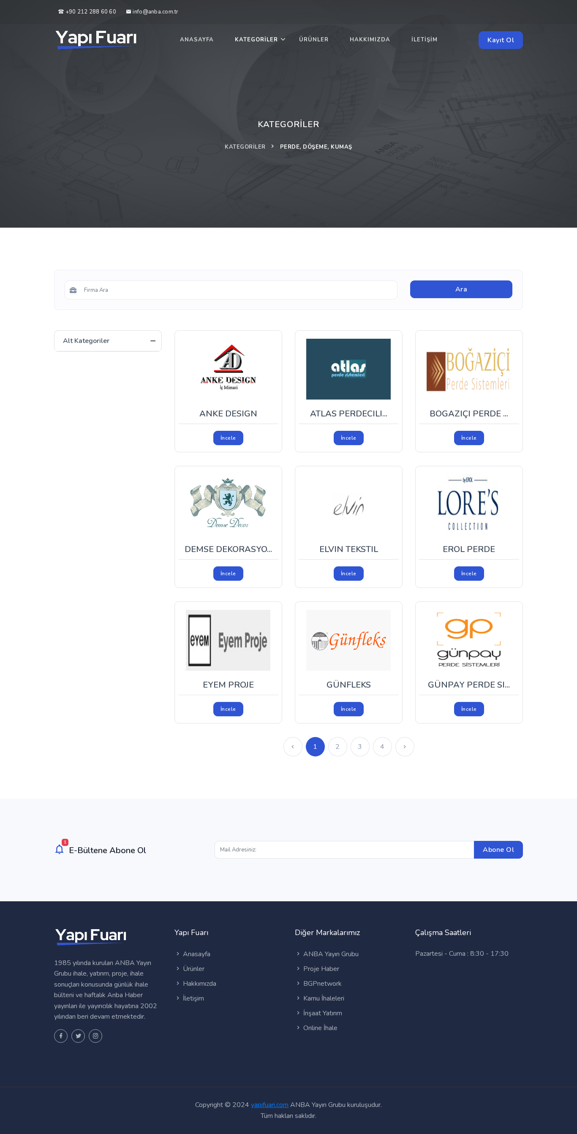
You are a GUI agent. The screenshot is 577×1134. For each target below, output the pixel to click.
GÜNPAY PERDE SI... (469, 685)
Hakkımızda (370, 40)
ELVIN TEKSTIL (348, 549)
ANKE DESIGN (228, 413)
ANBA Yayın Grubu (330, 954)
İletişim (424, 40)
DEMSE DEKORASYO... (228, 549)
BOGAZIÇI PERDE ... (469, 413)
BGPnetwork (322, 983)
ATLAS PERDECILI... (348, 413)
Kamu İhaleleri (323, 998)
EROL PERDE (469, 549)
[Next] (404, 746)
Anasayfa (197, 40)
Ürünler (314, 40)
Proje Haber (320, 969)
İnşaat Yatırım (322, 1013)
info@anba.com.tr (155, 12)
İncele (228, 438)
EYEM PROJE (228, 685)
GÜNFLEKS (349, 685)
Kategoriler (256, 40)
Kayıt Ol (500, 40)
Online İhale (319, 1028)
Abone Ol (498, 849)
